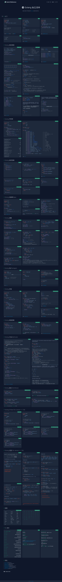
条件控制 (26, 41)
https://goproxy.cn (33, 540)
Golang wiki (6, 564)
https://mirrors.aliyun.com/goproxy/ (28, 541)
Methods (7, 384)
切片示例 (7, 115)
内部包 (44, 276)
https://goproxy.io (27, 540)
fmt (25, 156)
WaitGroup (26, 316)
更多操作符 (26, 61)
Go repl (7, 33)
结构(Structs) (8, 214)
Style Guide (6, 568)
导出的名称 (44, 285)
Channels (11, 316)
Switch (44, 176)
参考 (14, 33)
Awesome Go (6, 566)
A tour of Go (6, 563)
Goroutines (8, 316)
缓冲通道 (44, 316)
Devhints (5, 562)
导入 (7, 285)
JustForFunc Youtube (7, 567)
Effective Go (6, 565)
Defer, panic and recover (46, 333)
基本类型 (26, 33)
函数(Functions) (45, 33)
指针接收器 (11, 384)
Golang (32, 10)
